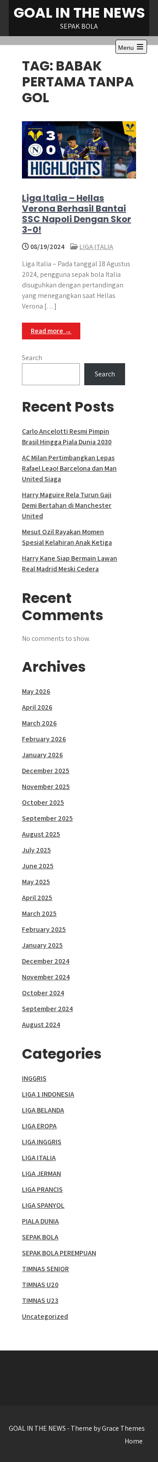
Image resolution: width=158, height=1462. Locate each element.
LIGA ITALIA (96, 246)
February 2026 (44, 739)
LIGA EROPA (39, 1126)
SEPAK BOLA (40, 1237)
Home (134, 1441)
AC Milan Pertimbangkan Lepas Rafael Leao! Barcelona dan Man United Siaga (69, 468)
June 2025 (38, 866)
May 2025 (36, 881)
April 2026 (37, 707)
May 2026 (36, 691)
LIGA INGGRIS (41, 1141)
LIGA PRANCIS (42, 1189)
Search (32, 357)
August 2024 (41, 1024)
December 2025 (45, 770)
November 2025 (46, 786)
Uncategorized (45, 1316)
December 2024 (45, 961)
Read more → (51, 330)
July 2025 (36, 850)
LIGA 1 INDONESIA (48, 1094)
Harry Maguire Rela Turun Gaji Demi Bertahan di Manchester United (66, 505)
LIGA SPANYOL (43, 1205)
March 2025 (39, 913)
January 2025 (42, 945)
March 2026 (39, 723)
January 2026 (42, 754)
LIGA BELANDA (43, 1110)
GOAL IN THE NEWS (79, 12)
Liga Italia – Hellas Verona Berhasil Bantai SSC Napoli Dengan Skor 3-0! (76, 214)
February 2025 (44, 929)
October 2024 (43, 992)
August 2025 (41, 834)
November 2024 (46, 977)
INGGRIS (34, 1078)
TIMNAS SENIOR (45, 1268)
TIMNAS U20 (40, 1284)
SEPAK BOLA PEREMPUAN (59, 1252)
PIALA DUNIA (40, 1221)
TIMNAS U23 (40, 1300)
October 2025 (43, 802)
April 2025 (37, 897)
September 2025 (47, 818)
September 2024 (47, 1008)
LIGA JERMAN (41, 1173)
